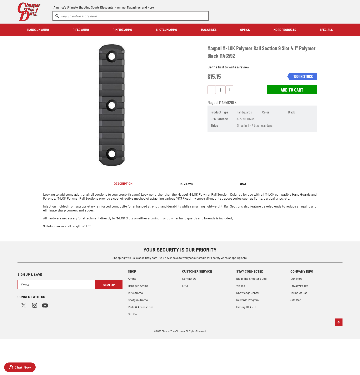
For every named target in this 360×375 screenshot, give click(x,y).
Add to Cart (292, 90)
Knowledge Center (247, 292)
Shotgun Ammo (138, 300)
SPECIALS (326, 29)
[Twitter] (23, 305)
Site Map (295, 300)
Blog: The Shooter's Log (251, 278)
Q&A (243, 184)
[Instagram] (34, 305)
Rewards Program (247, 300)
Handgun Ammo (138, 285)
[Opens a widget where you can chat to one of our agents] (20, 367)
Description (123, 183)
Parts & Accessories (140, 307)
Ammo (132, 278)
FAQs (185, 285)
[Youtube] (45, 305)
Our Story (296, 278)
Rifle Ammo (135, 292)
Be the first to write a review (228, 67)
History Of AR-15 (246, 307)
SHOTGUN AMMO (166, 29)
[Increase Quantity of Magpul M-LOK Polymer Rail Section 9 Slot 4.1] (229, 89)
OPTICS (245, 29)
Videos (240, 285)
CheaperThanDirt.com (173, 331)
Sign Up (109, 285)
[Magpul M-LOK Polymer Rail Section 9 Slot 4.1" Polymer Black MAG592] (111, 106)
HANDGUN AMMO (38, 29)
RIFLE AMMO (81, 29)
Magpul (213, 102)
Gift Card (133, 314)
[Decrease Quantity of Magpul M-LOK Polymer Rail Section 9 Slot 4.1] (211, 89)
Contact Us (189, 278)
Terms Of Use (298, 292)
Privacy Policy (299, 285)
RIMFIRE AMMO (122, 29)
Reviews (186, 184)
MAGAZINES (208, 29)
